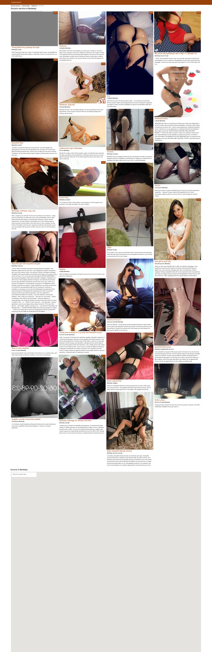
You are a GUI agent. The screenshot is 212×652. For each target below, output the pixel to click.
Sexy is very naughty (20, 348)
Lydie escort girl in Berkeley (70, 148)
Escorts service (15, 5)
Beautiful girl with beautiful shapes (26, 264)
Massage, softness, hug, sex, (24, 211)
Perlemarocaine (161, 119)
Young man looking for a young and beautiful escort (80, 332)
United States (26, 5)
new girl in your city (163, 261)
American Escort (114, 320)
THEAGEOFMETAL (16, 2)
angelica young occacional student (26, 419)
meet (109, 248)
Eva (108, 96)
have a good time (114, 381)
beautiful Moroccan (163, 347)
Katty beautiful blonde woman (119, 451)
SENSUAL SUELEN (67, 105)
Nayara (62, 269)
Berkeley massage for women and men (75, 420)
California (34, 5)
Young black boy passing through (25, 47)
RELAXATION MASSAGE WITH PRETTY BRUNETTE (176, 54)
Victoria (110, 152)
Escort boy (63, 197)
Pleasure (62, 46)
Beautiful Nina (17, 143)
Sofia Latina (160, 400)
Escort (157, 185)
